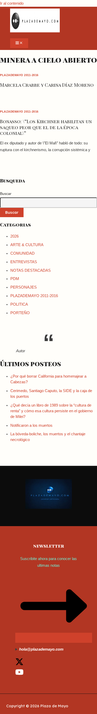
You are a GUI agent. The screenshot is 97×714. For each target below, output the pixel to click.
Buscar (5, 194)
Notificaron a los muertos (31, 425)
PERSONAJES (23, 287)
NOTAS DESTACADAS (30, 270)
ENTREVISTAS (23, 262)
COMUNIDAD (22, 253)
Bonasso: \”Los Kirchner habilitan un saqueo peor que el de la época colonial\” (46, 127)
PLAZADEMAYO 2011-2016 (19, 75)
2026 (14, 236)
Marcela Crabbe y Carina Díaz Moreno (47, 85)
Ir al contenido (12, 3)
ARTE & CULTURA (26, 245)
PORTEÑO (20, 313)
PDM (14, 279)
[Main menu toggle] (19, 43)
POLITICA (19, 304)
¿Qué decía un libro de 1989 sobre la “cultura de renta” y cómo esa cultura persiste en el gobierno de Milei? (51, 411)
